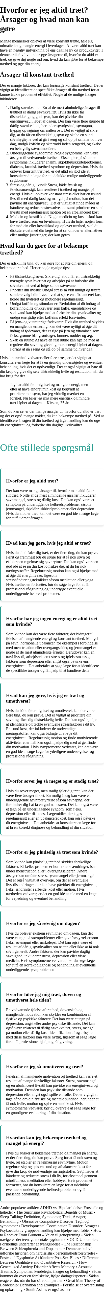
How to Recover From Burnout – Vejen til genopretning (50, 1232)
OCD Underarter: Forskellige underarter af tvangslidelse (49, 1241)
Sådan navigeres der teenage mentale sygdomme (47, 1237)
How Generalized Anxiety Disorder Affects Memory (43, 1264)
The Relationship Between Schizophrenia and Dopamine (45, 1246)
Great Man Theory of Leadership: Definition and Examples (50, 1282)
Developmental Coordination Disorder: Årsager (59, 1226)
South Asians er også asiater (48, 1289)
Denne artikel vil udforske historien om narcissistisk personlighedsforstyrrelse (47, 1250)
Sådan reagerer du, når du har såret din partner (49, 1278)
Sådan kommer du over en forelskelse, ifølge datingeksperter (50, 1273)
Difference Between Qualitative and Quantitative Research (49, 1260)
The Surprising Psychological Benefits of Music (54, 1212)
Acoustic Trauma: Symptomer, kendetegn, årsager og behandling (46, 1269)
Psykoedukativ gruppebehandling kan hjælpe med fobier (45, 1230)
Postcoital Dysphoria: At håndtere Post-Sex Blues (39, 1258)
